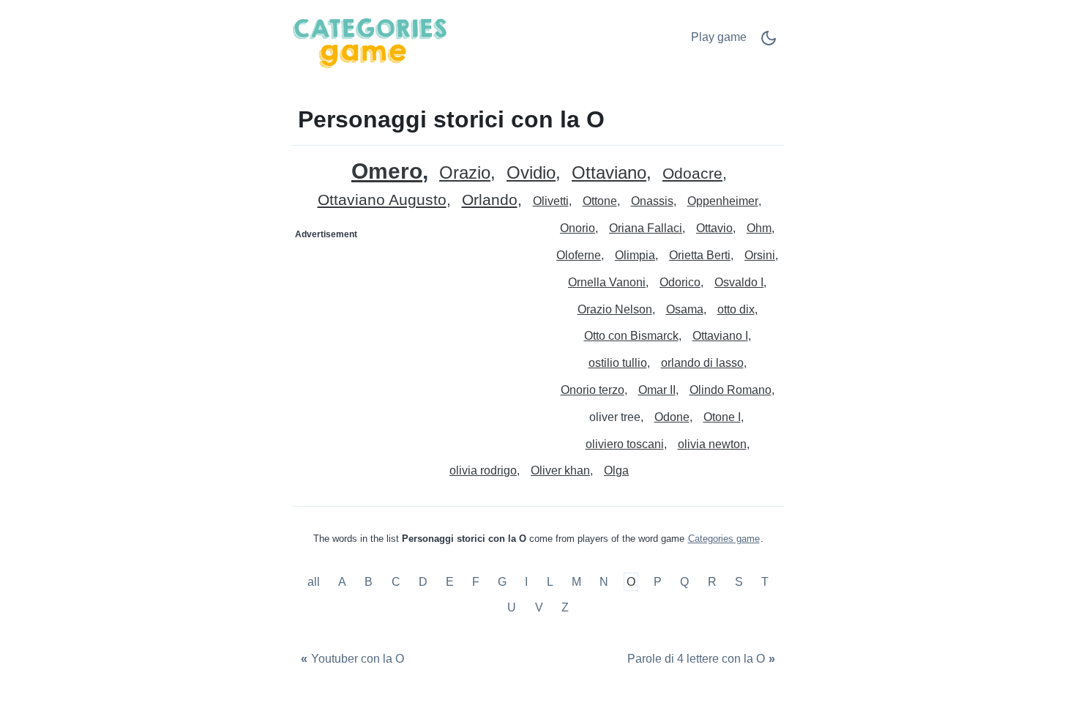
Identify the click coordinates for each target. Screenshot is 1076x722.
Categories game (724, 538)
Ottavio (714, 228)
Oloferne (578, 255)
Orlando (490, 200)
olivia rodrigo (483, 470)
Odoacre (692, 174)
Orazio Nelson (615, 309)
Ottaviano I (720, 336)
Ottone (600, 201)
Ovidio (531, 173)
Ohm (759, 228)
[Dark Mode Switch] (768, 43)
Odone (672, 417)
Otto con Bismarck (631, 336)
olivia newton (712, 444)
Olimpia (635, 255)
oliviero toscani (625, 444)
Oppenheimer (722, 201)
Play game (719, 37)
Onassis (652, 201)
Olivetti (551, 201)
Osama (684, 309)
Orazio (464, 173)
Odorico (680, 282)
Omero (386, 171)
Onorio (577, 228)
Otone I (722, 417)
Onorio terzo (592, 390)
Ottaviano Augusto (382, 200)
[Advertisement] (416, 337)
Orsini (759, 255)
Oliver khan (560, 470)
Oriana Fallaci (645, 228)
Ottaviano (609, 173)
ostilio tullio (618, 363)
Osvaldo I (738, 282)
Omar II (657, 390)
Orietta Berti (700, 255)
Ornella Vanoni (607, 282)
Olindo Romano (730, 390)
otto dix (736, 309)
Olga (616, 470)
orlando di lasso (702, 363)
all (315, 582)
